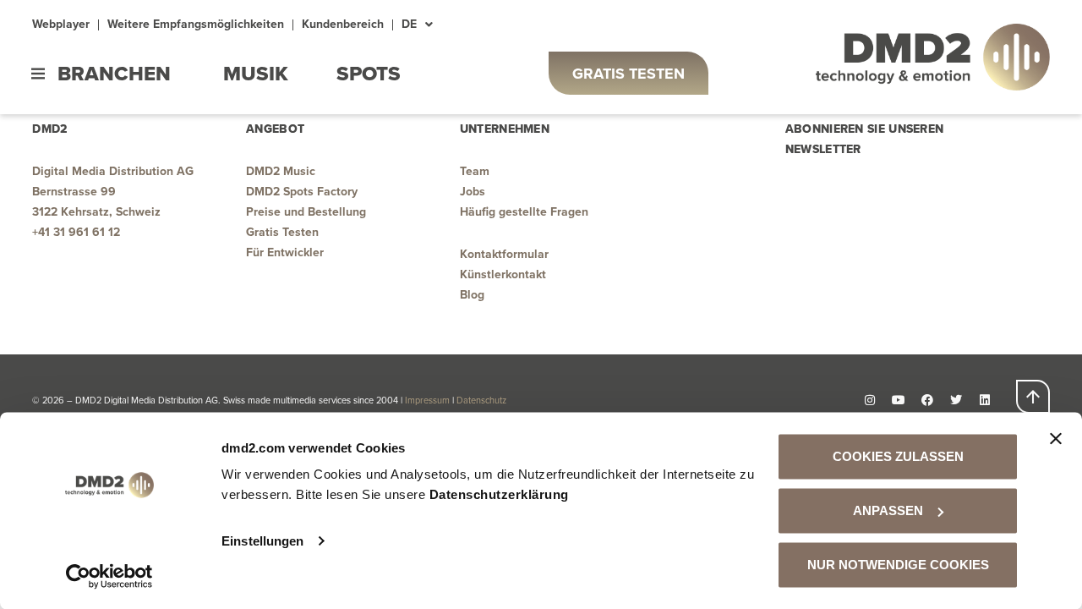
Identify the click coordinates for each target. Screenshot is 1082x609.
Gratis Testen (282, 232)
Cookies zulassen (898, 456)
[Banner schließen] (1056, 439)
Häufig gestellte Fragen (524, 212)
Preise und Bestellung (306, 212)
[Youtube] (898, 400)
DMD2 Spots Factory (302, 191)
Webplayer (61, 24)
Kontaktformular (504, 254)
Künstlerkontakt (503, 274)
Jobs (472, 191)
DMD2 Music (280, 171)
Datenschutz (482, 400)
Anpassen (888, 510)
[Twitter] (956, 400)
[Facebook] (927, 400)
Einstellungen (262, 541)
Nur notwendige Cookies (898, 564)
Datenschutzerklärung (499, 494)
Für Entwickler (285, 252)
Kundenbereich (343, 24)
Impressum (427, 400)
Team (474, 171)
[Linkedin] (985, 400)
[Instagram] (870, 400)
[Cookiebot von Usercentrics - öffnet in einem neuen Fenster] (109, 576)
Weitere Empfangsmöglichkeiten (195, 24)
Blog (472, 295)
